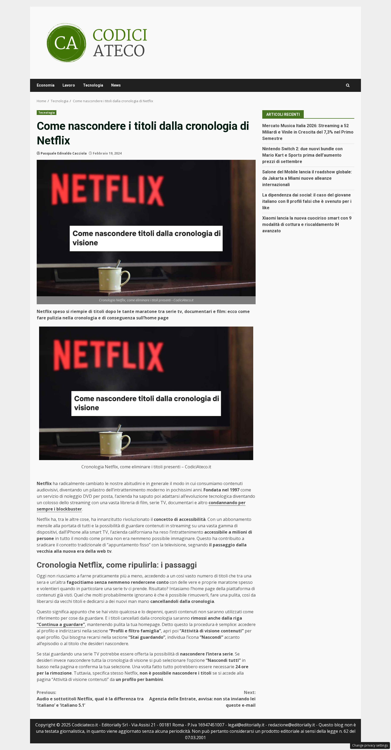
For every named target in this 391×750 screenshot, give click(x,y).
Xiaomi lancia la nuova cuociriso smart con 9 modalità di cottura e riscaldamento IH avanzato (306, 224)
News (116, 85)
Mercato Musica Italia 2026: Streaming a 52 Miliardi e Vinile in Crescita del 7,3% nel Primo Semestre (307, 132)
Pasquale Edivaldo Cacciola (64, 153)
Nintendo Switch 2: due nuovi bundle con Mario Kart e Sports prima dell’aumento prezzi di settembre (302, 155)
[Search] (348, 85)
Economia (46, 85)
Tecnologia (93, 85)
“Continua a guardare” (61, 624)
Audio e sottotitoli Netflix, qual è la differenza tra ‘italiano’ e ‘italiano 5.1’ (90, 698)
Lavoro (69, 85)
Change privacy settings (370, 745)
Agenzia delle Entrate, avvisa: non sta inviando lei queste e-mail (202, 698)
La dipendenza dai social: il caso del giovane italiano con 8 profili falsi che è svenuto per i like (306, 201)
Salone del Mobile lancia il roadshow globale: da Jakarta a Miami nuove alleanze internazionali (307, 178)
